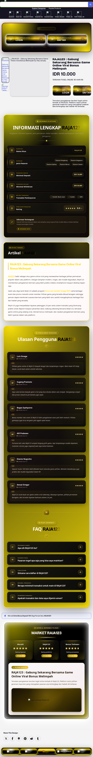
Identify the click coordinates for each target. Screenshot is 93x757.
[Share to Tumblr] (38, 738)
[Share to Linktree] (19, 738)
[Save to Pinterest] (25, 738)
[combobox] (44, 4)
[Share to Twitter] (6, 738)
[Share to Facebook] (12, 738)
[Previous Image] (12, 77)
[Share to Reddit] (31, 738)
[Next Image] (47, 77)
